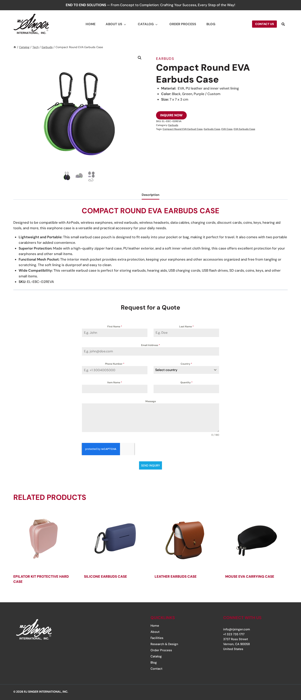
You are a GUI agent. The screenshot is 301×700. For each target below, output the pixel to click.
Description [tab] (150, 195)
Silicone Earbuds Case (105, 576)
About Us (114, 24)
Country (186, 363)
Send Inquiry (150, 465)
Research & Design (164, 644)
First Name (114, 326)
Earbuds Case (212, 129)
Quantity (186, 382)
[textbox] (182, 370)
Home (90, 24)
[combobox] (186, 370)
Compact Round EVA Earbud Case (183, 129)
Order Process (182, 24)
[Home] (14, 47)
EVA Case (226, 129)
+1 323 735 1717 (233, 634)
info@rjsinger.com (236, 629)
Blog (210, 24)
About (155, 632)
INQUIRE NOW (171, 115)
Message (150, 401)
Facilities (156, 638)
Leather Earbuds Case (176, 576)
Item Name (114, 382)
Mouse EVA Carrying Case (249, 576)
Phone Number (114, 363)
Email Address (150, 345)
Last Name (186, 326)
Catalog (146, 24)
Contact (156, 669)
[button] (139, 57)
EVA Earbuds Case (244, 129)
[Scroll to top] (285, 671)
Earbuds (165, 58)
